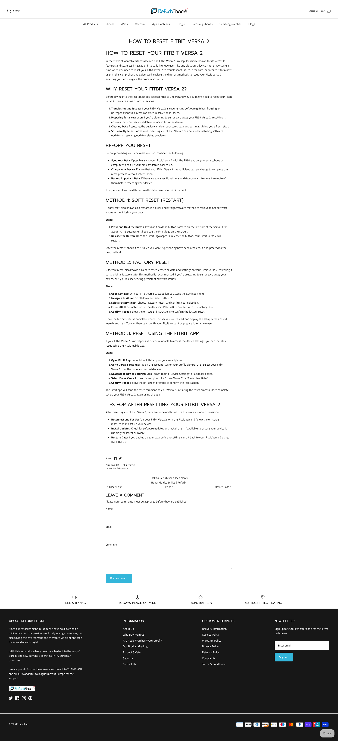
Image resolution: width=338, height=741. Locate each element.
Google (181, 24)
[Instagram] (24, 698)
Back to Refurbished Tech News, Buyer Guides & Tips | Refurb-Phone (169, 482)
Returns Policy (211, 652)
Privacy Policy (210, 646)
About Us (128, 629)
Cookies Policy (210, 634)
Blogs (251, 24)
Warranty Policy (211, 640)
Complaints (208, 658)
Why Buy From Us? (134, 634)
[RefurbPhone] (169, 11)
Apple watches (161, 24)
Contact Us (129, 664)
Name (109, 509)
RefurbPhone (23, 724)
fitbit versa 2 (123, 468)
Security (128, 658)
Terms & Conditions (213, 664)
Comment (111, 545)
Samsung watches (230, 24)
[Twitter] (11, 698)
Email (109, 527)
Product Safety (132, 652)
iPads (124, 24)
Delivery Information (214, 629)
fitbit (113, 468)
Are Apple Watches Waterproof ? (142, 640)
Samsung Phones (202, 24)
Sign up (283, 657)
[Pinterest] (30, 698)
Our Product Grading (135, 646)
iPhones (109, 24)
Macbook (140, 24)
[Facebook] (17, 698)
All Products (90, 24)
